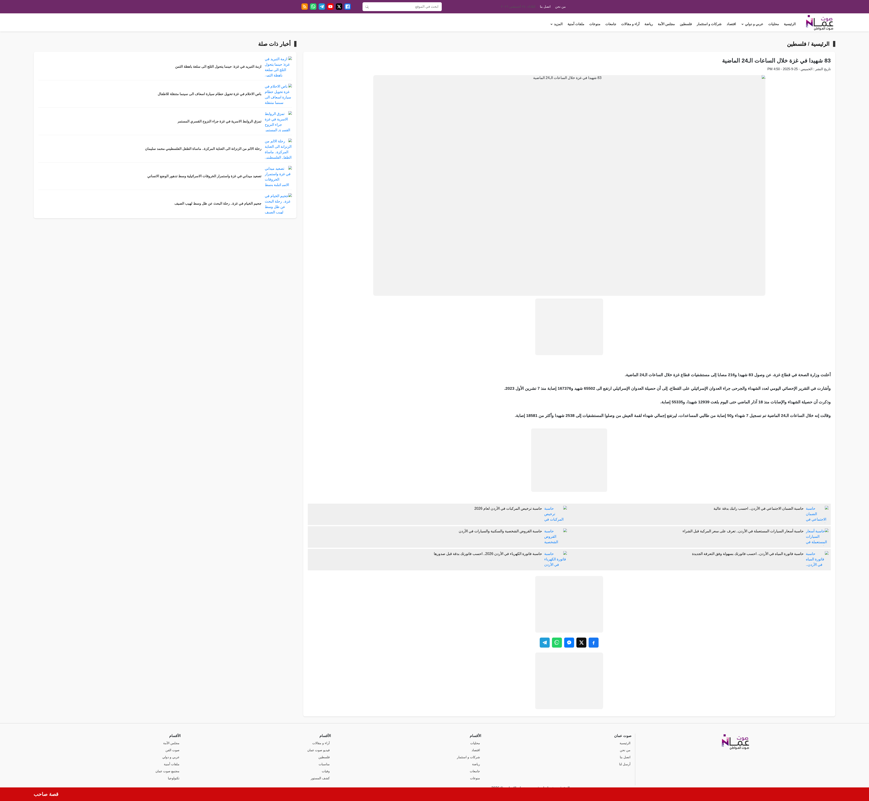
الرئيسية (790, 24)
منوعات (594, 24)
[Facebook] (347, 6)
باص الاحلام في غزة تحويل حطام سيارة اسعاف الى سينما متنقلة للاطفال (209, 94)
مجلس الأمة (666, 24)
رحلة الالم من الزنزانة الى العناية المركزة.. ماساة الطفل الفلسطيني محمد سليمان (203, 149)
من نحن (560, 6)
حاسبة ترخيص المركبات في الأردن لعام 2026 (508, 508)
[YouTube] (330, 6)
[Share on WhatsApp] (557, 643)
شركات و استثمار (709, 24)
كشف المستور (320, 778)
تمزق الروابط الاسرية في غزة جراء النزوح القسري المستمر (219, 121)
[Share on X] (581, 643)
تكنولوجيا (173, 778)
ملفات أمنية (576, 24)
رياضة (649, 24)
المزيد (558, 24)
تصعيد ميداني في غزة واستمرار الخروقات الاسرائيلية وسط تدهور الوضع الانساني (204, 176)
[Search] (367, 6)
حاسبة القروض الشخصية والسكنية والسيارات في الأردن (500, 531)
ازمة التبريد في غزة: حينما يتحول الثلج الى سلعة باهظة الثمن (218, 66)
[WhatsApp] (313, 6)
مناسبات (324, 764)
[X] (339, 6)
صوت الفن (172, 750)
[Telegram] (322, 6)
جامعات (610, 24)
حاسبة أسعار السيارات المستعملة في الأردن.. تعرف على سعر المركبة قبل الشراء (743, 531)
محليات (773, 24)
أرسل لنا (624, 764)
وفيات (326, 771)
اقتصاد (731, 24)
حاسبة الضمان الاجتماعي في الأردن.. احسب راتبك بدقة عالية (759, 508)
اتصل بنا (545, 6)
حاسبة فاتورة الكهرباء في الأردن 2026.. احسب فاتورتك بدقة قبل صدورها (488, 554)
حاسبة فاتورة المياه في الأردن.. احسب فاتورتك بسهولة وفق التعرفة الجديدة (748, 554)
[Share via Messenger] (569, 643)
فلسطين (686, 24)
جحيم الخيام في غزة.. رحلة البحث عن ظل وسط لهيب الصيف (217, 203)
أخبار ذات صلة (274, 44)
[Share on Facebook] (594, 643)
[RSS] (304, 6)
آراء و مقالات (630, 24)
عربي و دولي (754, 24)
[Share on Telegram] (545, 643)
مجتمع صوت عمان (167, 771)
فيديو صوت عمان (318, 750)
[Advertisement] (569, 327)
